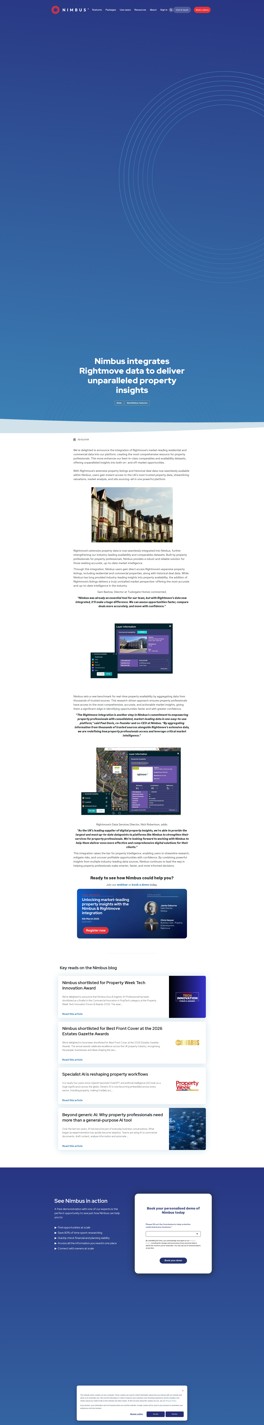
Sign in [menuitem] (163, 9)
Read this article (72, 1014)
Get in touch (182, 9)
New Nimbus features (137, 403)
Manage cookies (136, 1414)
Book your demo (173, 1260)
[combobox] (173, 1234)
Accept (155, 1414)
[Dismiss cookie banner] (183, 1390)
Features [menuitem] (97, 9)
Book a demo (202, 9)
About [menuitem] (153, 9)
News (119, 403)
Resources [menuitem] (140, 9)
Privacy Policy (171, 1401)
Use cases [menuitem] (125, 9)
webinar (122, 884)
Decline (175, 1414)
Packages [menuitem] (111, 9)
